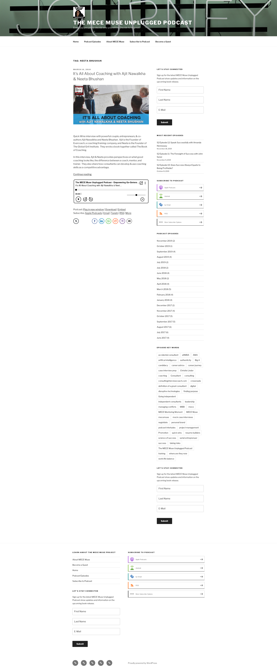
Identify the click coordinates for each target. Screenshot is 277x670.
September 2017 (164, 321)
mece (191, 407)
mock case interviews (183, 417)
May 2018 (161, 278)
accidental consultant (168, 355)
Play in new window (93, 209)
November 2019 (164, 241)
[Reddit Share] (115, 221)
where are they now (178, 453)
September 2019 (165, 251)
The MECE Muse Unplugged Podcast (132, 22)
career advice (178, 365)
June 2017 (161, 338)
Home (76, 41)
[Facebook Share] (94, 221)
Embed (122, 209)
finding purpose (191, 391)
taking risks (175, 443)
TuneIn (114, 213)
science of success (167, 438)
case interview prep (167, 370)
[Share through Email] (129, 221)
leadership (189, 401)
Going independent (167, 396)
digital (193, 386)
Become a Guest (163, 41)
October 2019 (163, 246)
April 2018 (161, 284)
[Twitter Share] (76, 221)
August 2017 (163, 327)
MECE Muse (192, 412)
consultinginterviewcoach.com (172, 381)
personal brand (178, 422)
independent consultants (169, 401)
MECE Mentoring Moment (170, 412)
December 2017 (164, 305)
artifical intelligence (167, 360)
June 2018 (161, 273)
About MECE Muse (115, 41)
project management (189, 427)
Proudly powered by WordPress (142, 663)
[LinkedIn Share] (101, 221)
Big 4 (197, 360)
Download (110, 209)
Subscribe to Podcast (140, 41)
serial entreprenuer (188, 438)
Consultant (176, 375)
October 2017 (163, 316)
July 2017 (161, 332)
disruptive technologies (169, 391)
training (161, 453)
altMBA (185, 355)
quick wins (177, 432)
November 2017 (164, 311)
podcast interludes (166, 427)
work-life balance (166, 458)
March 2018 (162, 289)
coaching (162, 375)
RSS (122, 213)
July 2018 (161, 267)
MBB (182, 407)
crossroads (196, 381)
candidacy (163, 365)
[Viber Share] (122, 221)
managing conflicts (167, 407)
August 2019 (163, 257)
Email (106, 213)
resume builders (192, 432)
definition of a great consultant (172, 386)
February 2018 (163, 294)
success (162, 443)
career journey (194, 365)
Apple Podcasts (93, 213)
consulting (189, 375)
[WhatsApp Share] (108, 221)
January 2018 (163, 300)
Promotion (163, 432)
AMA (195, 355)
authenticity (185, 360)
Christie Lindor (186, 370)
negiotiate (163, 422)
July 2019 (161, 262)
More (128, 213)
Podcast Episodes (92, 41)
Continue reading (82, 174)
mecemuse (163, 417)
